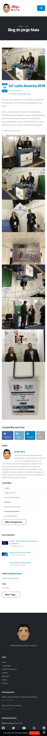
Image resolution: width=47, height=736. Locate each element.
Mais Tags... (11, 594)
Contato (5, 673)
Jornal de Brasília (11, 516)
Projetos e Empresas (9, 669)
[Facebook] (3, 728)
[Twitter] (13, 728)
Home (20, 26)
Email (40, 437)
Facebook (7, 437)
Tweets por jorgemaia (10, 578)
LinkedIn (30, 437)
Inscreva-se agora (34, 733)
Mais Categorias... (14, 522)
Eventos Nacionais (12, 511)
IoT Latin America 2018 (27, 85)
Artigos (7, 488)
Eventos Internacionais (13, 507)
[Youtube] (24, 728)
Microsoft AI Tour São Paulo (20, 552)
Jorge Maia (19, 451)
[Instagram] (34, 728)
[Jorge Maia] (11, 8)
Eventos (8, 502)
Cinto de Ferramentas (12, 497)
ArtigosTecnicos (10, 493)
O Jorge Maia (6, 666)
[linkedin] (44, 728)
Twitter (18, 437)
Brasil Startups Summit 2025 (20, 562)
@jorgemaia (17, 574)
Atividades (5, 676)
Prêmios (5, 683)
